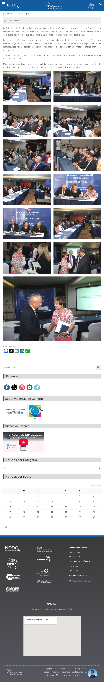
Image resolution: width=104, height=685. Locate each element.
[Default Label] (29, 387)
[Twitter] (14, 387)
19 (38, 512)
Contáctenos (77, 672)
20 (52, 512)
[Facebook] (7, 387)
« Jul (5, 527)
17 (10, 512)
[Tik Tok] (37, 387)
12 (38, 506)
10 (10, 506)
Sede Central (13, 20)
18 (24, 512)
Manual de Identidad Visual (68, 675)
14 (66, 506)
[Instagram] (22, 387)
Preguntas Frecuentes (60, 672)
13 (52, 506)
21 (66, 512)
